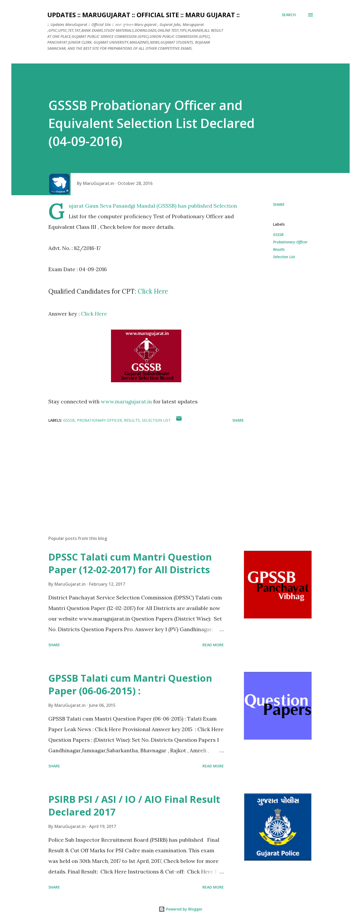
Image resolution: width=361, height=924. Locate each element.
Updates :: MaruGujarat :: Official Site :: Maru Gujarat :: (143, 14)
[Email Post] (179, 420)
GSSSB (278, 234)
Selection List (284, 256)
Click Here (153, 291)
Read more (213, 644)
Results (279, 249)
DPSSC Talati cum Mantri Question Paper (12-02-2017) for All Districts (130, 563)
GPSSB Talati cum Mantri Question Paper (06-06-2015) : (130, 684)
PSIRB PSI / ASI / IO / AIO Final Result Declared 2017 (134, 805)
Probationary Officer (290, 241)
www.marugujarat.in (126, 401)
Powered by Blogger (183, 909)
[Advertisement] (137, 470)
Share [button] (279, 204)
